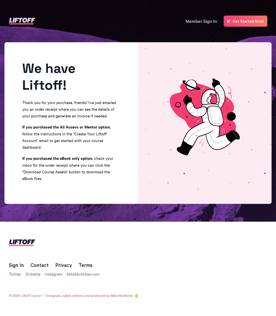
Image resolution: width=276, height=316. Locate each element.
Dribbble (33, 273)
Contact (40, 265)
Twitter (15, 273)
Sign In (16, 265)
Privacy (63, 265)
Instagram (53, 273)
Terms (86, 265)
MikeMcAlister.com (83, 273)
